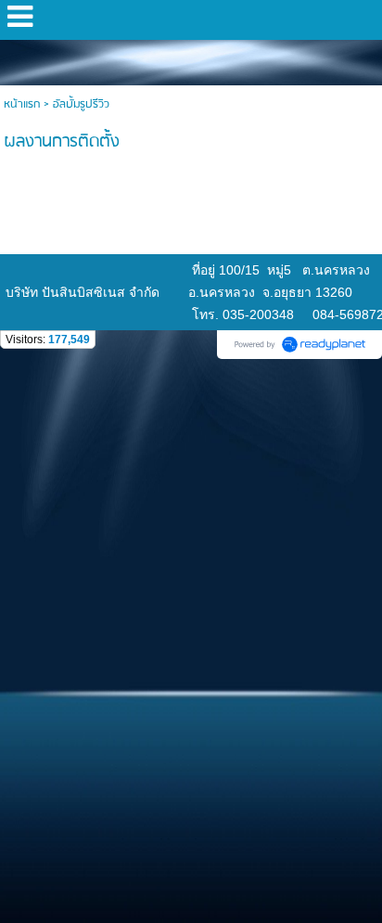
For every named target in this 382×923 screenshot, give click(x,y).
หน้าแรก (22, 104)
